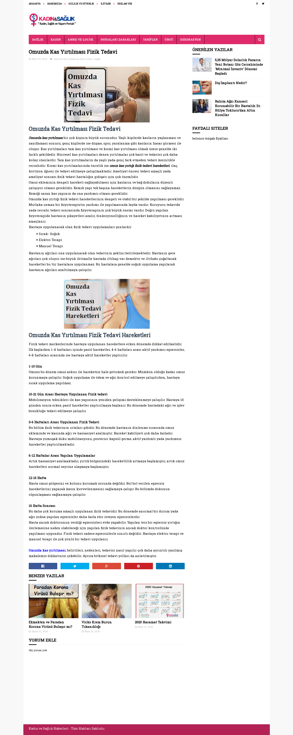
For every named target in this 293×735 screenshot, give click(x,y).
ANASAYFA (35, 3)
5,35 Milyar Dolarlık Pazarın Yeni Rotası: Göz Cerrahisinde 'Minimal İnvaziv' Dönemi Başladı (239, 66)
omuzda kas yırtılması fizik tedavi (73, 58)
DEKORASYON (190, 39)
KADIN (56, 39)
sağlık (97, 58)
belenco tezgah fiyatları (210, 138)
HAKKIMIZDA (54, 3)
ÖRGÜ (169, 39)
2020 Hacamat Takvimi (153, 622)
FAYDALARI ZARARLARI (118, 39)
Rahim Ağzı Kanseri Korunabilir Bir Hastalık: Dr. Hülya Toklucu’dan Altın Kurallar (238, 108)
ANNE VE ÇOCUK (81, 39)
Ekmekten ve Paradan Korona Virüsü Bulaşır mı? (50, 624)
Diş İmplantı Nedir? (231, 83)
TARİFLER (150, 39)
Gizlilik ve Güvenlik (81, 3)
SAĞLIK (38, 39)
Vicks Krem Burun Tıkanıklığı (97, 624)
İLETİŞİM (106, 3)
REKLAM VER (125, 3)
